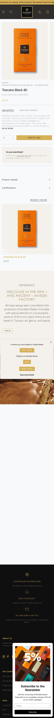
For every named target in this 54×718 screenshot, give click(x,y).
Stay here (27, 350)
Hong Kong (27, 369)
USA (27, 362)
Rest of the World (27, 375)
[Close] (50, 342)
